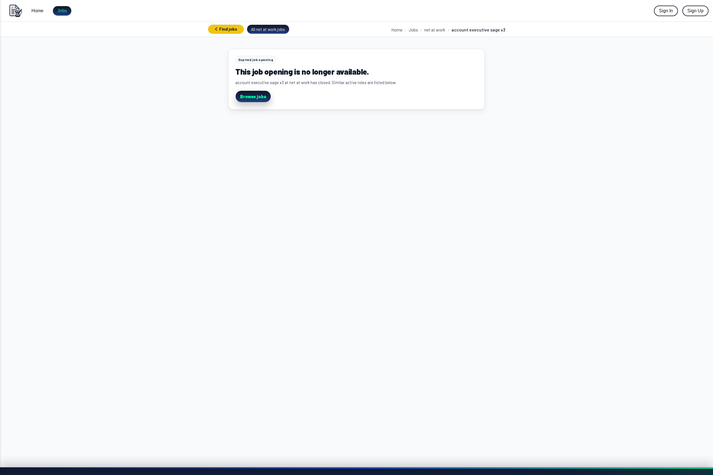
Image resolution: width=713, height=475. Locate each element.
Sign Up (695, 10)
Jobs (62, 10)
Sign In (666, 10)
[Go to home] (15, 10)
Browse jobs (253, 96)
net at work (434, 29)
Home (37, 10)
